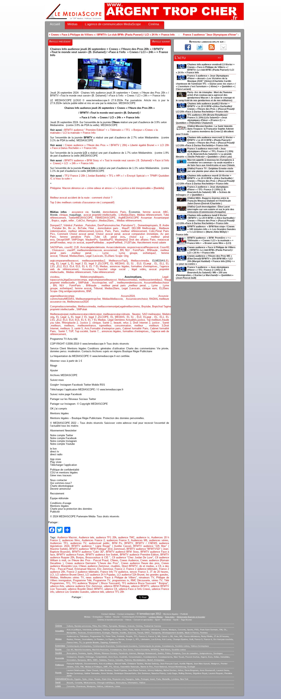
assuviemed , (112, 250)
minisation (60, 231)
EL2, (59, 266)
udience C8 (110, 589)
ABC (165, 212)
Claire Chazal (92, 670)
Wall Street (165, 650)
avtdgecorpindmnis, (75, 291)
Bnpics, (56, 220)
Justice (99, 231)
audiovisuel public (99, 543)
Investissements (165, 657)
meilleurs (56, 325)
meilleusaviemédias (93, 260)
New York (184, 679)
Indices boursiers (141, 650)
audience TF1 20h (106, 537)
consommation (123, 325)
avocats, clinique (141, 288)
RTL (137, 639)
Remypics (92, 220)
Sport (157, 620)
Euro (210, 657)
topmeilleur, (107, 325)
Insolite (123, 633)
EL (53, 266)
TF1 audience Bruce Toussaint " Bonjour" (145, 583)
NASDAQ (155, 650)
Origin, (81, 239)
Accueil (55, 24)
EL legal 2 (77, 263)
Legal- (165, 276)
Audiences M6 (139, 540)
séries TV (157, 580)
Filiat (91, 228)
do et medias (146, 566)
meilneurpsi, (155, 314)
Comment (63, 233)
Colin (152, 231)
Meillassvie (116, 298)
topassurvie (56, 279)
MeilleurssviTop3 (118, 260)
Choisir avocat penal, (109, 233)
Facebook (123, 653)
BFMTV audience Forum (70, 554)
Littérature (154, 630)
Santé (176, 620)
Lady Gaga (172, 673)
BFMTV (128, 543)
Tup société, (82, 331)
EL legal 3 (90, 263)
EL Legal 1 (62, 263)
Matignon (215, 664)
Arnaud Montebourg (177, 667)
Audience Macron (67, 537)
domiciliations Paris (113, 212)
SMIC (95, 660)
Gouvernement (90, 664)
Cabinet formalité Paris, (136, 328)
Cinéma (153, 24)
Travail (140, 633)
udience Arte (57, 586)
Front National (160, 667)
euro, (155, 288)
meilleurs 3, (156, 325)
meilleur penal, (139, 285)
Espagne (130, 679)
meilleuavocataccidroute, (117, 314)
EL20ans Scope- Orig (116, 255)
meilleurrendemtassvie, (130, 282)
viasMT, (72, 250)
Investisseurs (168, 646)
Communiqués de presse (150, 646)
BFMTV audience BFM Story (122, 551)
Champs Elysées (180, 639)
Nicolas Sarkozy (152, 664)
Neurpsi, (137, 314)
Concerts (145, 630)
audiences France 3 (118, 540)
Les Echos (156, 639)
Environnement (94, 633)
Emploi (81, 657)
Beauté (70, 683)
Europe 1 (130, 639)
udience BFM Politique (116, 586)
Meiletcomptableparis (92, 276)
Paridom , (79, 225)
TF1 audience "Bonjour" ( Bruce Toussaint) (96, 583)
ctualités (115, 566)
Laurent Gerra (222, 670)
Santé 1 (107, 322)
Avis (86, 328)
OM (220, 630)
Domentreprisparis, (148, 225)
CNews (114, 560)
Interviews (166, 620)
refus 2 (127, 322)
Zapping (104, 642)
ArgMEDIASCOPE (129, 217)
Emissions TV (115, 642)
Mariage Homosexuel (146, 653)
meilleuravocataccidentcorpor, (86, 314)
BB (139, 228)
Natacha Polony (158, 673)
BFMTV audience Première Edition (139, 554)
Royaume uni (118, 679)
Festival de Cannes (152, 626)
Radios (70, 639)
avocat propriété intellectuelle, (100, 214)
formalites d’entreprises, (144, 266)
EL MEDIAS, (118, 263)
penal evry (118, 236)
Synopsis (113, 626)
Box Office (102, 626)
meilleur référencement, (135, 231)
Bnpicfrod (157, 306)
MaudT (125, 228)
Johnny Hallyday (154, 670)
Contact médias (108, 614)
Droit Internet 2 (141, 322)
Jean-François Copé (169, 664)
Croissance (71, 657)
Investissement (150, 657)
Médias (72, 24)
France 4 (208, 639)
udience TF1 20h (115, 591)
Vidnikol (68, 225)
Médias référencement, (150, 214)
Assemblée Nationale (129, 667)
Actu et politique (74, 630)
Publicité (184, 614)
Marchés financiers (100, 650)
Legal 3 (90, 255)
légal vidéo (139, 269)
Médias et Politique (93, 667)
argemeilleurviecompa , (85, 296)
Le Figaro (110, 639)
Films (94, 626)
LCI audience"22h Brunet (131, 574)
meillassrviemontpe (108, 306)
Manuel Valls (120, 664)
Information (133, 683)
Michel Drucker (169, 670)
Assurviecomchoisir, (137, 298)
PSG (196, 630)
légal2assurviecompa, (76, 279)
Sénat (116, 667)
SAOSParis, (57, 247)
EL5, (79, 266)
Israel (152, 679)
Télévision (84, 636)
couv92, (69, 247)
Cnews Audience (129, 560)
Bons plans (72, 653)
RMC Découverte (140, 580)
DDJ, (134, 228)
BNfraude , (94, 285)
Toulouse (82, 633)
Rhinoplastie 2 (70, 322)
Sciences (132, 633)
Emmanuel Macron (85, 568)
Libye (90, 679)
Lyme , (157, 285)
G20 (77, 667)
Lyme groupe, (131, 253)
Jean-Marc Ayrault (202, 664)
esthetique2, (152, 253)
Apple (89, 653)
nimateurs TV (146, 577)
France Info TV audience (114, 571)
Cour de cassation (190, 653)
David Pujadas (120, 670)
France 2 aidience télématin (141, 568)
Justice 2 (85, 322)
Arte (176, 636)
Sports (190, 630)
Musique (122, 626)
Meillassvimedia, (140, 260)
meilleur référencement (81, 231)
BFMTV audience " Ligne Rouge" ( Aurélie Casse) (101, 546)
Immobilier (224, 657)
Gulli (191, 639)
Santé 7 (94, 331)
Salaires (102, 660)
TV (80, 642)
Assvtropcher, (100, 282)
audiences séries (158, 540)
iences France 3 (139, 571)
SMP (74, 239)
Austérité (123, 657)
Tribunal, (64, 255)
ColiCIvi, (81, 220)
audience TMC (126, 537)
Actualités (59, 631)
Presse (77, 639)
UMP (105, 667)
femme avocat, (152, 212)
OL (225, 630)
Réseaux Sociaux (109, 653)
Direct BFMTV (130, 566)
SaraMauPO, (107, 239)
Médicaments (89, 683)
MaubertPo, (92, 239)
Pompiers (176, 653)
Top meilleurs (154, 319)
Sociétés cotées (182, 646)
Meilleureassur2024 (78, 301)
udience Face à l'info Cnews (134, 589)
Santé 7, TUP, (66, 331)
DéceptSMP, (64, 239)
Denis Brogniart (191, 670)
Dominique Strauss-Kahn (125, 673)
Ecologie (106, 633)
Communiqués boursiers (126, 646)
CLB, (77, 247)
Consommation (135, 657)
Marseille (166, 679)
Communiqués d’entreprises (79, 646)
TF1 (68, 583)
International (60, 679)
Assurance (88, 269)
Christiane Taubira (135, 664)
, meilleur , (140, 325)
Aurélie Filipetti (185, 664)
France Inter (72, 642)
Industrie (119, 660)
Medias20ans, (129, 214)
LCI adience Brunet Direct (69, 574)
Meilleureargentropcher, (89, 298)
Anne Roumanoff (207, 670)
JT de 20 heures (159, 571)
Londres (175, 679)
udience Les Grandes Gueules (72, 591)
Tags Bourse (186, 620)
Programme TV (101, 580)
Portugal (144, 679)
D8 (171, 636)
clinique (63, 214)
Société (58, 653)
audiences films (71, 540)
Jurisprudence (205, 653)
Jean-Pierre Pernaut (137, 670)
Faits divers (115, 630)
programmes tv (120, 580)
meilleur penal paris (114, 285)
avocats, (99, 255)
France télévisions (192, 636)
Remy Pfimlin (206, 636)
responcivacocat (136, 247)
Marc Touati (179, 657)
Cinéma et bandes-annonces (110, 620)
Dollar (216, 657)
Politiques (59, 665)
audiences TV (78, 543)
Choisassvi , (59, 250)
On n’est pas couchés (223, 639)
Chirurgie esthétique (106, 683)
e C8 (158, 566)
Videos (128, 620)
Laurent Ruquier (216, 673)
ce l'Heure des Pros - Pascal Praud (88, 560)
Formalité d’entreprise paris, (106, 328)
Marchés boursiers (83, 650)
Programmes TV (97, 636)
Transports (156, 633)
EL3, (66, 266)
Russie (97, 679)
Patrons (128, 660)
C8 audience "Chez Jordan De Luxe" (132, 557)
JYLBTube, (130, 242)
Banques (82, 660)
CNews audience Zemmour (94, 566)
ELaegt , (148, 263)
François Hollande (75, 664)
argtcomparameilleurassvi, (66, 260)
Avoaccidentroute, (116, 247)
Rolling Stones (185, 673)
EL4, (73, 266)
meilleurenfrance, (88, 325)
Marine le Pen (146, 667)
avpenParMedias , (96, 242)
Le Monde (119, 639)
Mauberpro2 (122, 239)
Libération (145, 639)
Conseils (78, 683)
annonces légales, (120, 266)
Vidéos (108, 617)
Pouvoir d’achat (192, 657)
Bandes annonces (83, 626)
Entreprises (98, 617)
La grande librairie (91, 642)
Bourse (116, 617)
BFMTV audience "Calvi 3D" (88, 551)
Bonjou (80, 557)
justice (155, 322)
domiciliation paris (108, 228)
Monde (70, 679)
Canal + (165, 636)
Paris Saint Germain (209, 630)
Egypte (77, 679)
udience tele (97, 591)
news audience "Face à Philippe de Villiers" (111, 577)
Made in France (192, 633)
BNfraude (153, 250)
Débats (97, 653)
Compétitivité (101, 657)
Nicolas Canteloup (75, 673)
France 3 (152, 636)
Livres (124, 630)
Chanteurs (80, 686)
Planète (114, 633)
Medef (150, 660)
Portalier (57, 228)
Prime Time (110, 636)
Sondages (218, 653)
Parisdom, (91, 225)
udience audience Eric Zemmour (84, 586)
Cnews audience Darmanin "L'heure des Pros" (92, 563)
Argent (204, 657)
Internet (132, 653)
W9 (180, 636)
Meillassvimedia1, (128, 279)
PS (110, 667)
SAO (145, 314)
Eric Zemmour (105, 568)
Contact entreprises (126, 614)
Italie (137, 679)
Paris (131, 630)
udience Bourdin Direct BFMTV (85, 589)
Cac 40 (70, 650)
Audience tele (86, 537)
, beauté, (117, 322)
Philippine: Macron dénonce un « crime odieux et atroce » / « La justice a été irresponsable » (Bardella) (107, 188)
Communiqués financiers (103, 646)
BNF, (89, 291)
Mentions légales (170, 614)
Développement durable (172, 633)
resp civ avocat (75, 242)
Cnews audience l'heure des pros (140, 563)
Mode (137, 630)
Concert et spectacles (143, 620)
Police (168, 653)
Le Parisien (99, 639)
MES (89, 660)
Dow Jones (128, 650)
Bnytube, (146, 306)
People (129, 636)
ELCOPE (103, 263)
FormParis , (140, 250)
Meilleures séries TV (72, 577)
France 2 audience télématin (83, 571)
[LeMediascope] (73, 20)
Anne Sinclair (107, 673)
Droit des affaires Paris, (143, 239)
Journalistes (87, 639)
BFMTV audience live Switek (102, 554)
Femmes (204, 633)
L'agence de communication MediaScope (113, 24)
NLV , (129, 250)
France (111, 660)
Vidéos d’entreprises (200, 646)
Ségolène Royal (200, 673)
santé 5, (79, 328)
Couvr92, (165, 247)
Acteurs (131, 626)
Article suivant (161, 41)
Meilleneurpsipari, (59, 314)
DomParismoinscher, (109, 225)
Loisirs (58, 686)
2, (106, 260)
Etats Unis (106, 679)
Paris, (109, 231)
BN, (56, 285)
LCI (52, 574)
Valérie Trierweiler (92, 673)
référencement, (79, 272)
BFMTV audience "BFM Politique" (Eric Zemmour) (97, 548)
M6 (159, 636)
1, (119, 214)
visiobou (54, 276)
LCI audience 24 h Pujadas (100, 574)
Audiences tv (72, 636)
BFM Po (117, 543)
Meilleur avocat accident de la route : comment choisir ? (81, 197)
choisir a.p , (140, 236)
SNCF (147, 633)
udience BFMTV (140, 586)
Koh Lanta (166, 639)
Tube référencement (103, 272)
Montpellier (71, 633)
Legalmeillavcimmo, (130, 306)
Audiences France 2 (93, 540)
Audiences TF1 (59, 543)
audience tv (142, 537)
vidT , (113, 282)
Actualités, (132, 319)
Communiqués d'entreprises (134, 617)
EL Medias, (103, 266)
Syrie (84, 679)
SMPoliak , (85, 282)
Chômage (89, 657)
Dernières (120, 319)
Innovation (71, 660)
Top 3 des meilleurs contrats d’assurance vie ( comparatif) (82, 202)
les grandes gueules (157, 574)
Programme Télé (82, 580)
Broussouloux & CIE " (97, 557)
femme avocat (83, 288)
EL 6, (85, 266)
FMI (82, 667)
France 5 (198, 639)
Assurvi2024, (139, 296)
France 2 (120, 568)
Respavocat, (152, 247)
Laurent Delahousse (76, 670)
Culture (70, 626)
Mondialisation (139, 660)
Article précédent (60, 41)
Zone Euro (113, 657)
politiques (97, 630)
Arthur (180, 670)
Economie (59, 658)
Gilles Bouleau (105, 670)
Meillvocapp (149, 228)
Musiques (91, 686)
